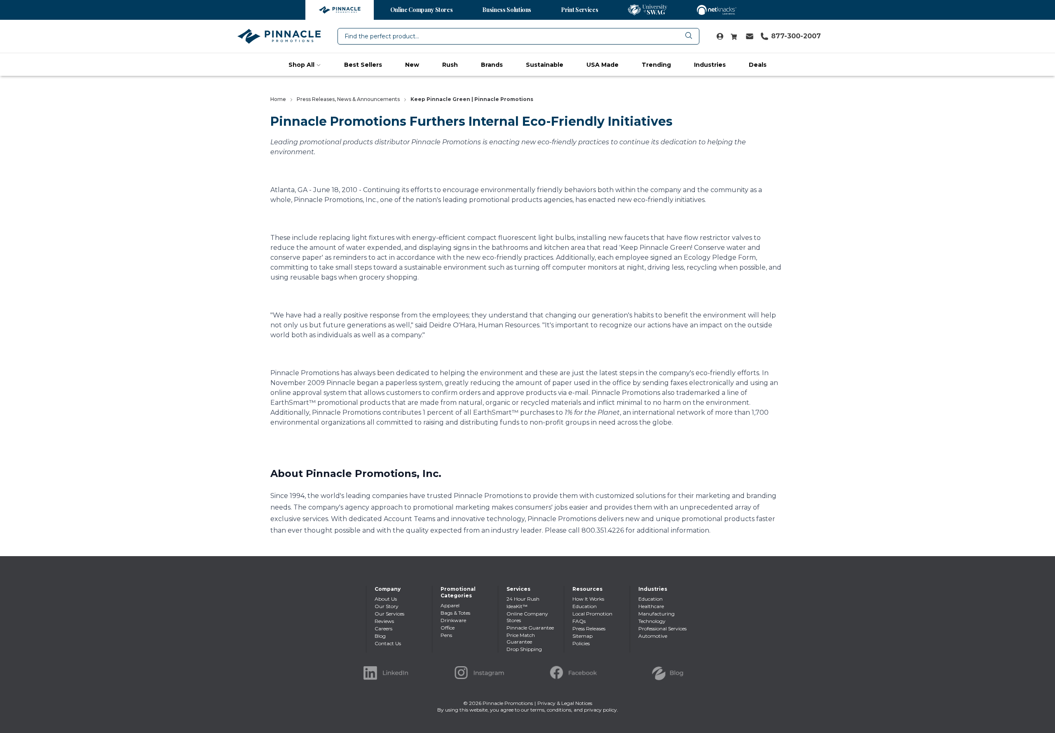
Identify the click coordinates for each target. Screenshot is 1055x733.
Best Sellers (363, 64)
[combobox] (518, 36)
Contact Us (388, 643)
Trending (656, 64)
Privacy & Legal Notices (564, 703)
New (412, 64)
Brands (492, 64)
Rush (450, 64)
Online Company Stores (421, 10)
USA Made (602, 64)
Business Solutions (506, 10)
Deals (758, 64)
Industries (710, 64)
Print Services (579, 10)
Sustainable (544, 64)
